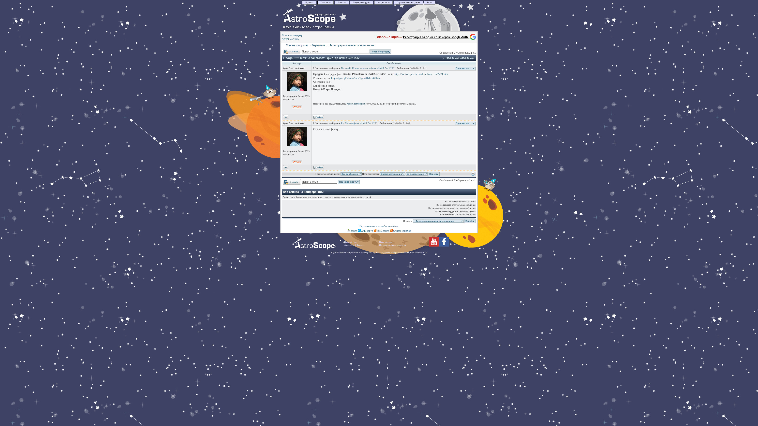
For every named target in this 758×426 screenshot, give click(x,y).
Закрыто (287, 50)
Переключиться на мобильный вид (378, 226)
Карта (353, 231)
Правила (309, 2)
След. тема (466, 58)
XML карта (367, 231)
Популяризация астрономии (392, 245)
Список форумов (297, 45)
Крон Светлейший (356, 104)
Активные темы (290, 39)
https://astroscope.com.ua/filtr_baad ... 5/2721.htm (421, 74)
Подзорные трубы (361, 2)
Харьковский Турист (354, 245)
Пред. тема (451, 58)
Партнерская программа (408, 2)
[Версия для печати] (473, 175)
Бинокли (342, 2)
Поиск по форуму (292, 35)
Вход (429, 2)
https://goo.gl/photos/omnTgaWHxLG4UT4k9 (356, 78)
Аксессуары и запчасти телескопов (351, 45)
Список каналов (402, 231)
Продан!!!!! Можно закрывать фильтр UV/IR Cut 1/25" (321, 58)
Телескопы (325, 2)
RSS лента (382, 231)
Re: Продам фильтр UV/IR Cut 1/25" (359, 123)
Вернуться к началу (285, 117)
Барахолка (318, 45)
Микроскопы (383, 2)
